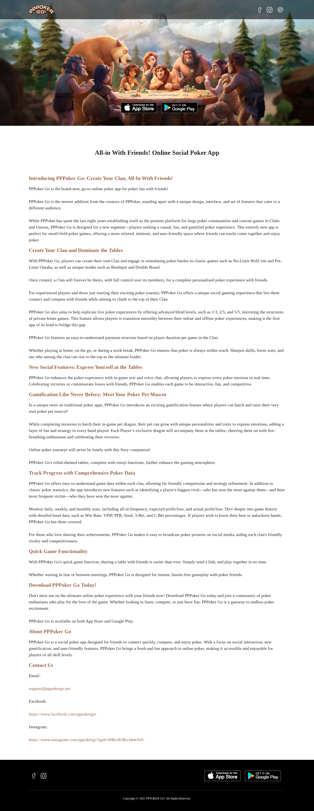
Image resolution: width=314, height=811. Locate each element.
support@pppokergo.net (49, 688)
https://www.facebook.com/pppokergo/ (62, 714)
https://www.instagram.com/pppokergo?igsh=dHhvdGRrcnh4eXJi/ (86, 739)
